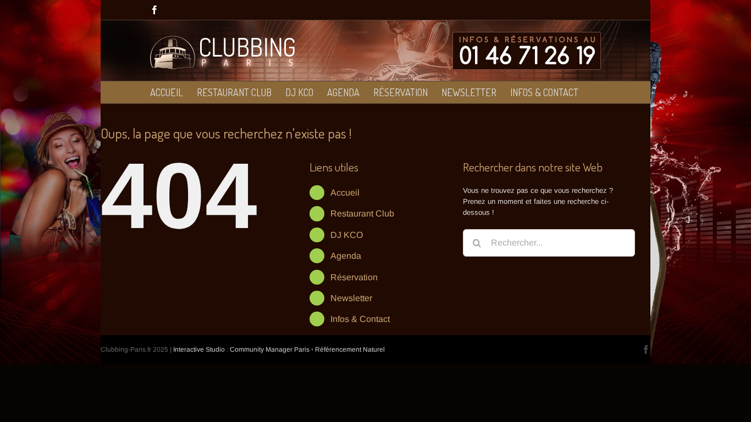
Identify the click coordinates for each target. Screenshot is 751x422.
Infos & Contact (360, 319)
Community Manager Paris (270, 349)
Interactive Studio (199, 349)
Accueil (345, 192)
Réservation (354, 277)
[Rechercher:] (549, 242)
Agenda (345, 255)
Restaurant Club (362, 213)
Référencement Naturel (350, 349)
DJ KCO (346, 235)
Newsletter (351, 298)
